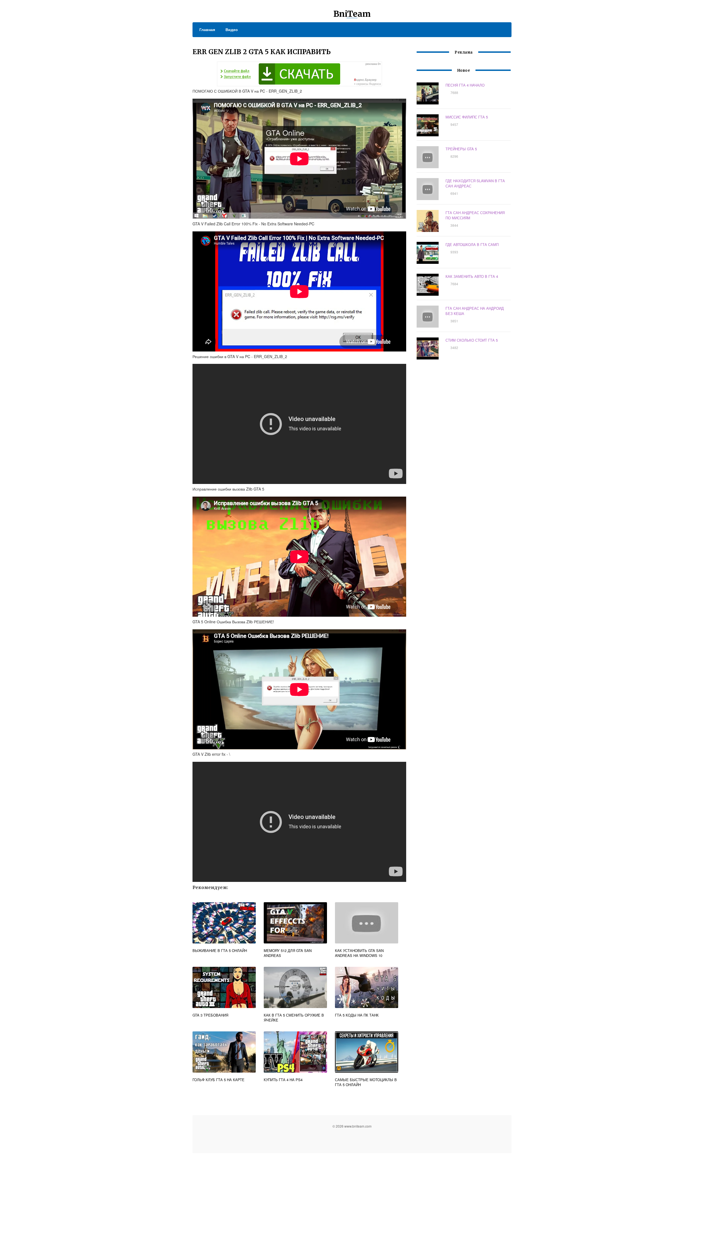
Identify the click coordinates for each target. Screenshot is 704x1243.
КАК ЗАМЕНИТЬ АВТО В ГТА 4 (472, 276)
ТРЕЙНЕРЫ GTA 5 (461, 148)
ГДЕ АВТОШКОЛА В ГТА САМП (472, 244)
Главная (207, 29)
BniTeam (352, 14)
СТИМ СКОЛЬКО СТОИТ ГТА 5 (472, 340)
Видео (232, 29)
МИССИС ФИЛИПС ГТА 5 (467, 117)
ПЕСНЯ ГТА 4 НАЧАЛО (465, 85)
